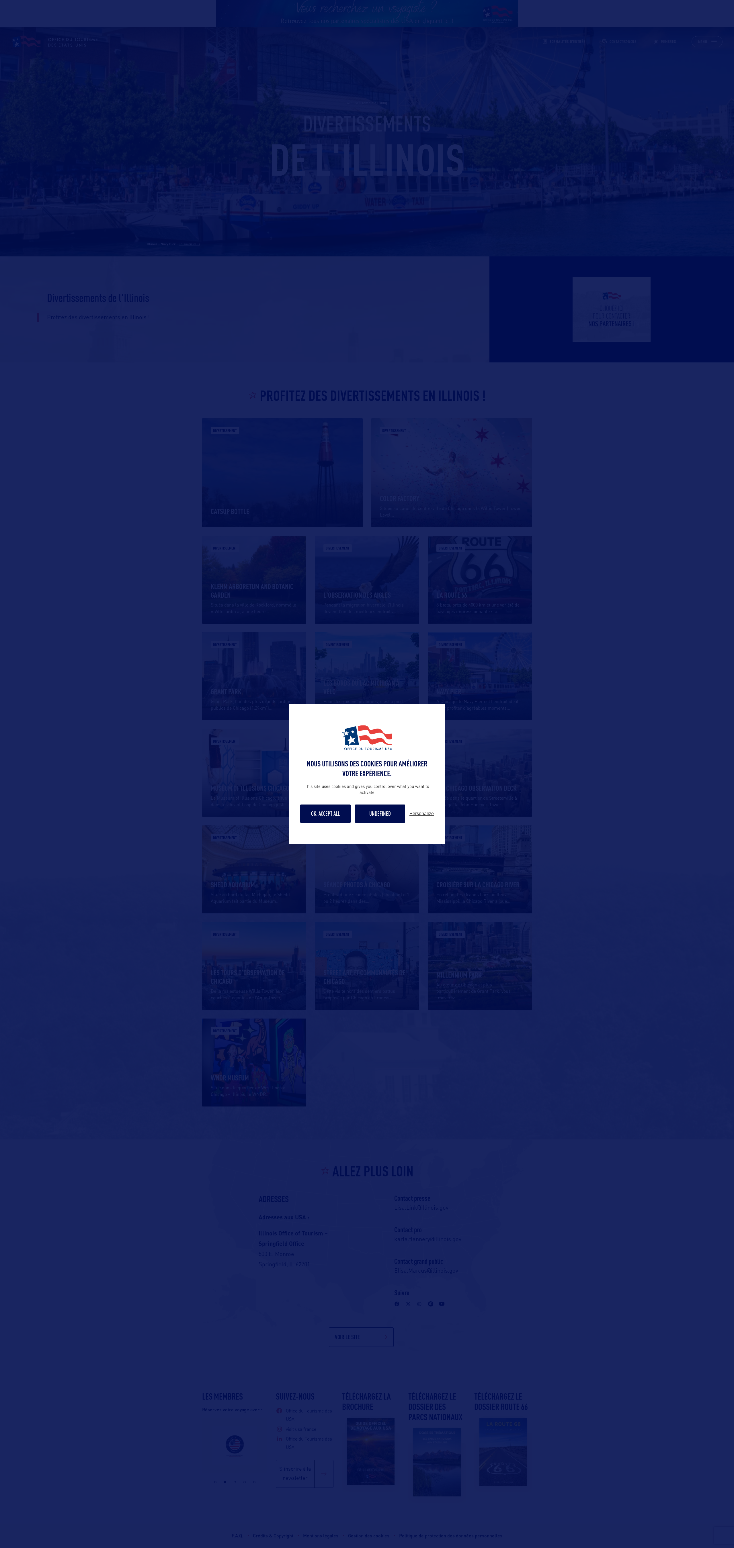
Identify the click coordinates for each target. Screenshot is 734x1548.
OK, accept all (325, 813)
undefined (380, 813)
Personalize (421, 813)
